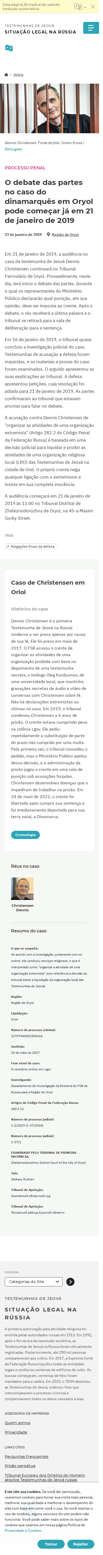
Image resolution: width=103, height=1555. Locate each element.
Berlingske (13, 149)
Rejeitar (80, 1544)
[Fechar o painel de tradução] (93, 7)
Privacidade (16, 1432)
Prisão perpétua (20, 1465)
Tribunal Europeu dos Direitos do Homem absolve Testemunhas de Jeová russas (45, 1477)
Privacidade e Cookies (23, 1530)
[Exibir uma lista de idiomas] (80, 7)
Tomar (51, 1544)
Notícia (18, 75)
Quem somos (17, 1422)
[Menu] (91, 28)
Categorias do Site (26, 1281)
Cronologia (25, 835)
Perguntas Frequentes (26, 1456)
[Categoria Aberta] (70, 1281)
